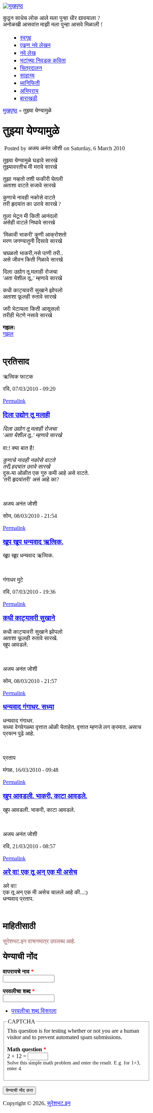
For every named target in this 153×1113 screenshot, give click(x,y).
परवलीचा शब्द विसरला (34, 1011)
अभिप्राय (29, 91)
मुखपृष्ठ (10, 110)
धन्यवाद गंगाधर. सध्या (28, 706)
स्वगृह (25, 38)
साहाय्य (27, 75)
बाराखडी (28, 98)
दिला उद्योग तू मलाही (26, 415)
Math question (26, 1049)
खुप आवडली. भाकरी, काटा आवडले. (45, 796)
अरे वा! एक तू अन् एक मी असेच (40, 872)
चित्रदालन (31, 68)
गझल (8, 334)
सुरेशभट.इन (58, 1103)
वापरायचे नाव (18, 971)
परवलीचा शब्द (19, 991)
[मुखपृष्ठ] (13, 6)
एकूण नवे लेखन (35, 45)
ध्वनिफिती (30, 83)
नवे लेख (28, 53)
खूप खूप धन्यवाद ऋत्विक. (33, 542)
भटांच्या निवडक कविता (43, 60)
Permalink (14, 401)
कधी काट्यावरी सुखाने (29, 618)
